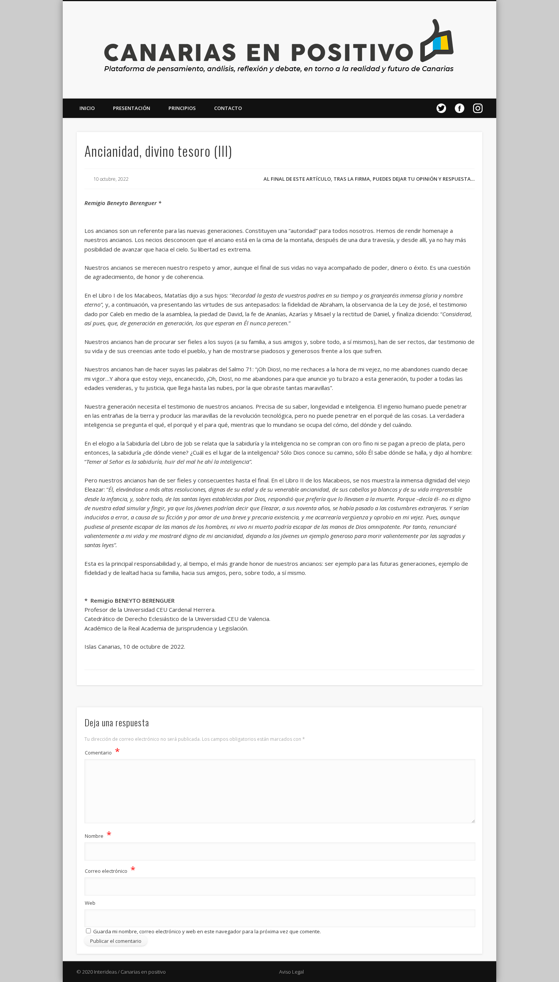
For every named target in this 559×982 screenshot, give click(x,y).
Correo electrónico (110, 869)
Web (90, 902)
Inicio (87, 108)
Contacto (228, 108)
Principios (182, 108)
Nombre (98, 834)
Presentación (131, 108)
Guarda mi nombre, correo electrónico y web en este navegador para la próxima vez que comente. (207, 931)
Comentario (102, 751)
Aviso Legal (291, 971)
